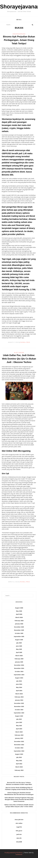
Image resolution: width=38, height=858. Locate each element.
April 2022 (19, 764)
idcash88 (19, 842)
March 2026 (19, 617)
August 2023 (19, 716)
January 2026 (19, 624)
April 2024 (19, 690)
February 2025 (19, 659)
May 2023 (19, 725)
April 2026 (19, 614)
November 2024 (19, 668)
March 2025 (19, 655)
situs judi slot (19, 819)
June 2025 (19, 646)
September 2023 (19, 713)
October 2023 (19, 709)
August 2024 (19, 678)
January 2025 (19, 662)
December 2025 (19, 627)
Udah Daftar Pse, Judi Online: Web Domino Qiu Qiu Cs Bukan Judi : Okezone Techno (19, 358)
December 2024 (19, 665)
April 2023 (19, 729)
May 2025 (19, 649)
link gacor (19, 830)
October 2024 (19, 671)
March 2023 (19, 732)
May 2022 (19, 760)
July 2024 (19, 681)
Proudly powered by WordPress (14, 852)
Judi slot (19, 834)
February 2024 (19, 697)
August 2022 (19, 754)
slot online (19, 823)
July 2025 (19, 643)
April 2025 (19, 652)
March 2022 (19, 767)
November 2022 (19, 744)
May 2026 (19, 611)
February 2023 (19, 735)
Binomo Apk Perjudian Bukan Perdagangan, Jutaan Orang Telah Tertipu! (19, 40)
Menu (19, 19)
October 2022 (19, 748)
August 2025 (19, 639)
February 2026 (19, 620)
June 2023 (19, 722)
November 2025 (19, 630)
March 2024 (19, 694)
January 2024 (19, 700)
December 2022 (19, 741)
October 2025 (19, 633)
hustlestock (19, 854)
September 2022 (19, 751)
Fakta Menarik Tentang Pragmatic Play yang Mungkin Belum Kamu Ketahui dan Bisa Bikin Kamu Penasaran (19, 799)
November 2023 (19, 706)
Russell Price (25, 342)
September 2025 (19, 636)
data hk (19, 838)
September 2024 (19, 674)
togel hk (19, 827)
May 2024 (19, 687)
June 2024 (19, 684)
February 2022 (19, 770)
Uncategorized (19, 34)
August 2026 (19, 608)
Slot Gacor (19, 352)
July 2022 (19, 757)
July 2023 (19, 719)
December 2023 (19, 703)
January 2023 (19, 738)
